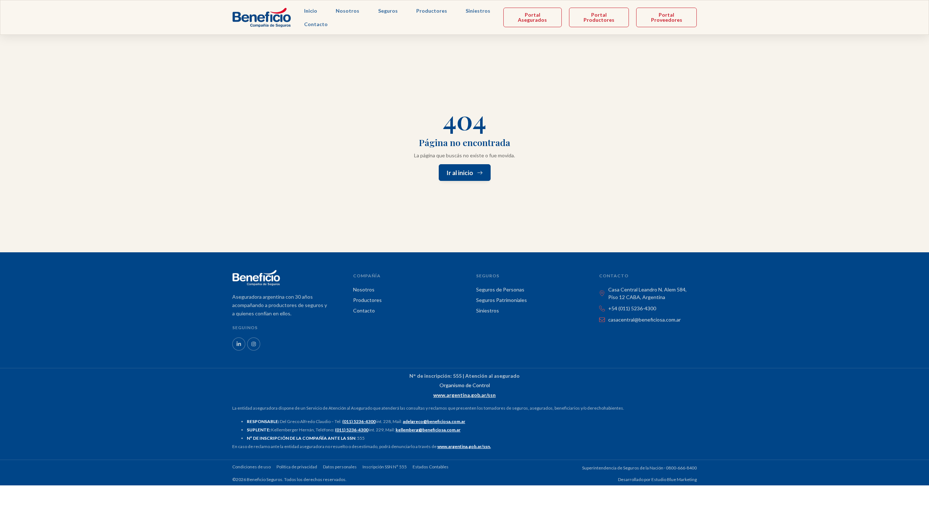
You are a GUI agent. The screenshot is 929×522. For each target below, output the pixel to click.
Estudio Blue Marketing (674, 479)
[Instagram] (253, 344)
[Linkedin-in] (238, 344)
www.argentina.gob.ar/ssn (463, 446)
